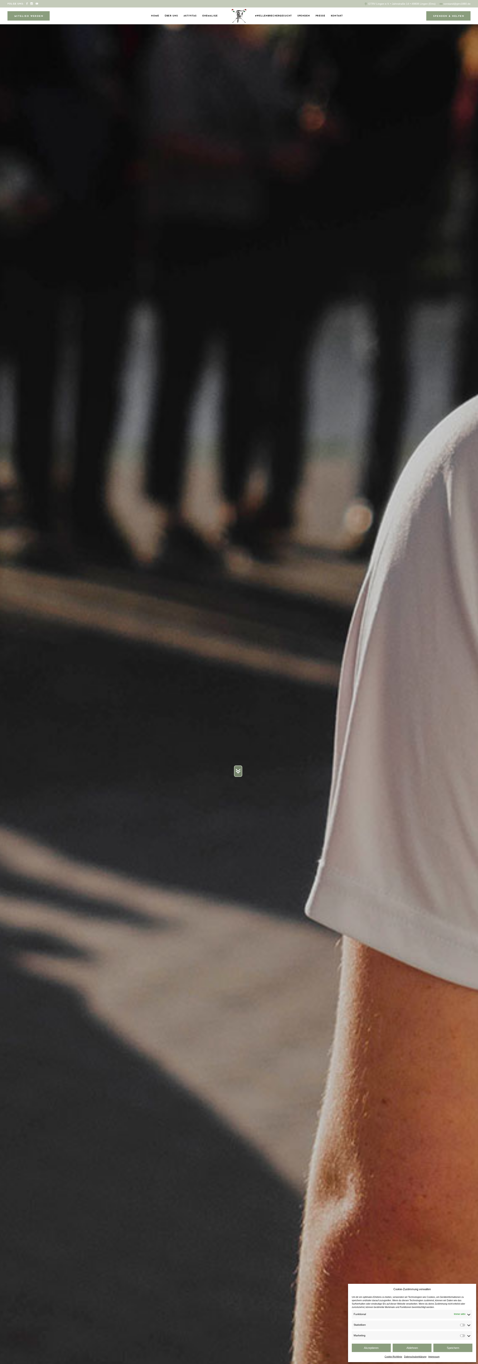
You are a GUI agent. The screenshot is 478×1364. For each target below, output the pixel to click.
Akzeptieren (371, 1347)
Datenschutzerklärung (415, 1356)
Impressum (434, 1356)
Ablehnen (412, 1347)
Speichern (453, 1347)
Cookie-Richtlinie (393, 1356)
